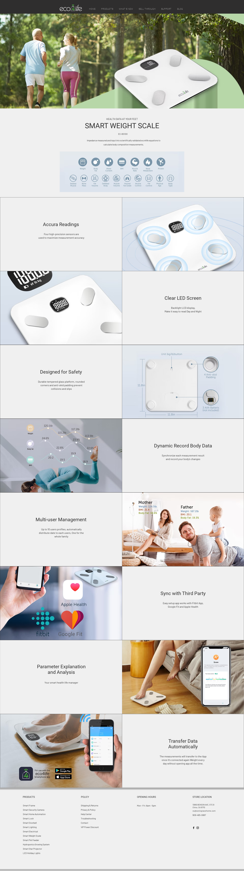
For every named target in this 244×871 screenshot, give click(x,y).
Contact (84, 822)
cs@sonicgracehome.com (204, 811)
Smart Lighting (30, 827)
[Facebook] (193, 827)
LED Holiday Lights (31, 853)
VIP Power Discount (90, 827)
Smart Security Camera (33, 810)
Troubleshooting (88, 818)
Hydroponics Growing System (36, 844)
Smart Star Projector (32, 848)
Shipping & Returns (90, 805)
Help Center (86, 814)
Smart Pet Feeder (31, 840)
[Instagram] (197, 827)
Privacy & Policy (88, 810)
